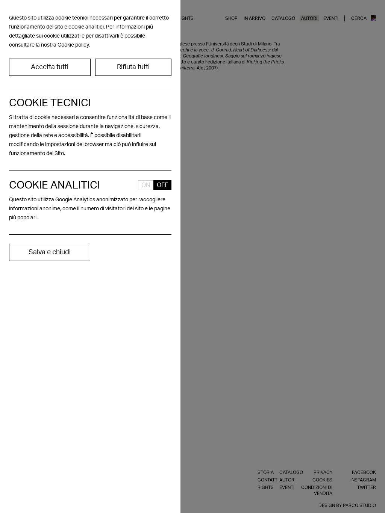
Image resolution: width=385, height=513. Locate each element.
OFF (162, 185)
